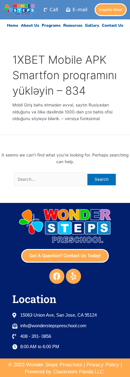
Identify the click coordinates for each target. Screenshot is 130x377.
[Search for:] (51, 179)
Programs (51, 25)
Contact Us (112, 25)
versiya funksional (82, 118)
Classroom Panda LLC (79, 372)
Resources (72, 25)
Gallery (92, 25)
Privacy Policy (102, 365)
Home (12, 25)
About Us (30, 25)
